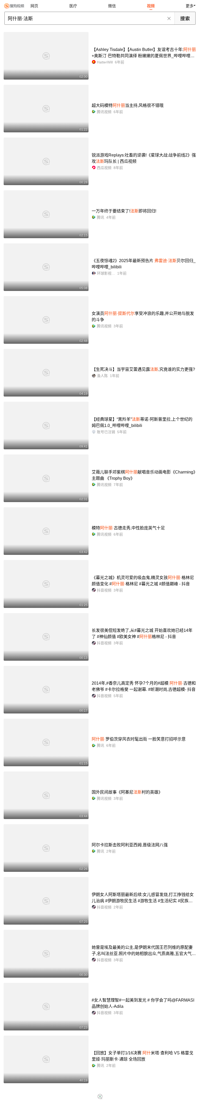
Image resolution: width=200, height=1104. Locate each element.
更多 (189, 6)
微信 (112, 6)
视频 (151, 6)
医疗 (73, 6)
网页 (34, 6)
